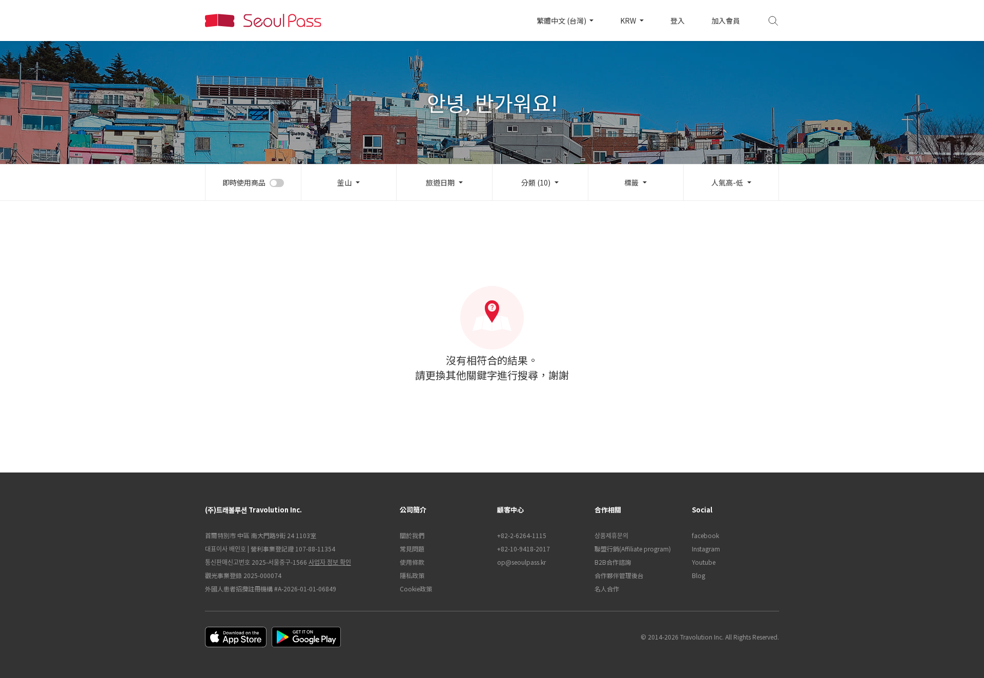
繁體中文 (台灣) (562, 20)
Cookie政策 (416, 588)
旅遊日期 (440, 182)
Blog (698, 575)
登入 (677, 20)
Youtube (703, 562)
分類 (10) (535, 182)
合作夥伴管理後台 (619, 575)
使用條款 (412, 562)
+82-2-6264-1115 (521, 535)
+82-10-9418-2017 (523, 548)
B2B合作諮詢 (612, 562)
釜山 (344, 182)
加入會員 (725, 20)
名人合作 (606, 588)
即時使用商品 (243, 182)
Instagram (706, 548)
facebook (705, 535)
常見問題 (412, 548)
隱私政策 (412, 575)
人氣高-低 (727, 182)
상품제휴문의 (611, 535)
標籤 (631, 182)
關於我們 (412, 535)
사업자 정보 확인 (330, 562)
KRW (629, 20)
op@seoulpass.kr (521, 562)
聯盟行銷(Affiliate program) (632, 548)
